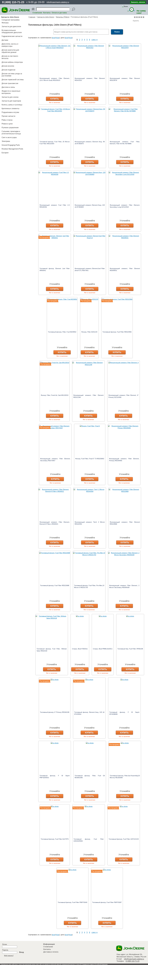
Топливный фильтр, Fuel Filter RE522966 (117, 332)
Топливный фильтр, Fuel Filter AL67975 (55, 839)
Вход (21, 952)
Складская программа (11, 20)
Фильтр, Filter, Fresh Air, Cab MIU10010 (54, 395)
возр (53, 38)
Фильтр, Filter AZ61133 (89, 332)
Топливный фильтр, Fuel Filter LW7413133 (124, 839)
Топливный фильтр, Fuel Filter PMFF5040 (72, 902)
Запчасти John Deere (45, 17)
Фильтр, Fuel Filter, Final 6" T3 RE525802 (89, 458)
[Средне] (139, 17)
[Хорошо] (141, 17)
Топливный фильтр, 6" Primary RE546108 (54, 712)
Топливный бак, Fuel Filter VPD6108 (130, 649)
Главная (31, 17)
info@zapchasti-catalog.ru (58, 2)
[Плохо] (137, 17)
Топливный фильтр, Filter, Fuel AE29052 (62, 332)
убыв (57, 38)
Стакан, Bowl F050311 (80, 649)
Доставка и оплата (50, 952)
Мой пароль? (9, 955)
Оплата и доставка (59, 13)
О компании (37, 13)
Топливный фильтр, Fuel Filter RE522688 (54, 585)
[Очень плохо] (135, 17)
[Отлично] (143, 17)
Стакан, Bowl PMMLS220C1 (102, 649)
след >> (95, 40)
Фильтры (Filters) (62, 17)
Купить (54, 99)
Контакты (47, 13)
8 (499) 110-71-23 (13, 2)
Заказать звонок (138, 2)
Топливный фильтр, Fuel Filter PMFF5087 (107, 902)
